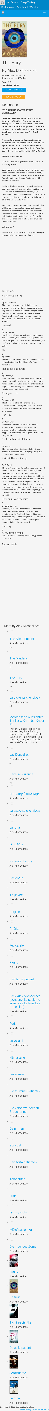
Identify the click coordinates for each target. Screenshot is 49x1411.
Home (22, 1410)
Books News (7, 7)
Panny (14, 962)
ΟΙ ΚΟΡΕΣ (16, 844)
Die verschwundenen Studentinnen (24, 1109)
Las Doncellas (19, 754)
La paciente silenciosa (25, 697)
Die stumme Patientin (25, 1091)
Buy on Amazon (13, 97)
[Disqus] (23, 584)
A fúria (14, 929)
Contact (45, 1410)
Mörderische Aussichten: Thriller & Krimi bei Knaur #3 (27, 720)
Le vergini (16, 1041)
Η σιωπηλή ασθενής (24, 794)
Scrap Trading (28, 2)
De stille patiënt (20, 1348)
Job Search (12, 2)
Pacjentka (16, 878)
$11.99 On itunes (14, 90)
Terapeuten (17, 1179)
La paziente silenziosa (25, 811)
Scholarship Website (27, 7)
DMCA (39, 1410)
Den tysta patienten (23, 1162)
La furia (15, 827)
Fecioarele (17, 945)
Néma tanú (17, 1057)
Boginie (15, 912)
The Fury (16, 678)
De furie (15, 1297)
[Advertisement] (24, 262)
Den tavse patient (22, 979)
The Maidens (19, 658)
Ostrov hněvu (19, 1213)
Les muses (17, 1074)
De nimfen (17, 1128)
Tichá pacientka (21, 1322)
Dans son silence (21, 774)
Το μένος (16, 895)
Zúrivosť (15, 1145)
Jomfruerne (18, 1373)
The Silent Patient (22, 639)
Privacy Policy (31, 1410)
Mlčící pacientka (21, 1230)
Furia (13, 1024)
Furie (13, 1196)
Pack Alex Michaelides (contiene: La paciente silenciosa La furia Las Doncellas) (25, 1001)
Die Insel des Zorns (23, 1246)
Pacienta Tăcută (21, 861)
